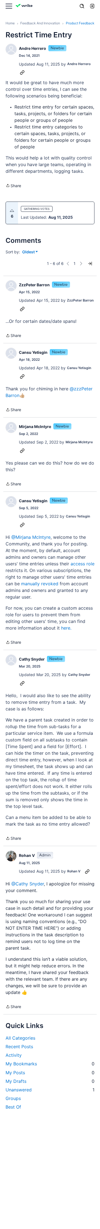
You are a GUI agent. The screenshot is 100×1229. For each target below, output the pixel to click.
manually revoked (39, 583)
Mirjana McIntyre (35, 426)
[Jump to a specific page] (90, 263)
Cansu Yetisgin (33, 352)
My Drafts (50, 1081)
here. (67, 628)
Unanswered (50, 1090)
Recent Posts (19, 1046)
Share (13, 186)
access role (82, 563)
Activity (14, 1055)
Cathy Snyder (32, 659)
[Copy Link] (22, 72)
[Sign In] (92, 6)
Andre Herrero (32, 48)
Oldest (29, 252)
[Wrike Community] (25, 6)
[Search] (82, 6)
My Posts (50, 1072)
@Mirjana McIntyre (31, 537)
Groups (13, 1098)
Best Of (13, 1107)
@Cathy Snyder (27, 884)
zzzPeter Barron (34, 284)
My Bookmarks (50, 1063)
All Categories (20, 1038)
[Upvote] (12, 210)
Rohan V (27, 855)
